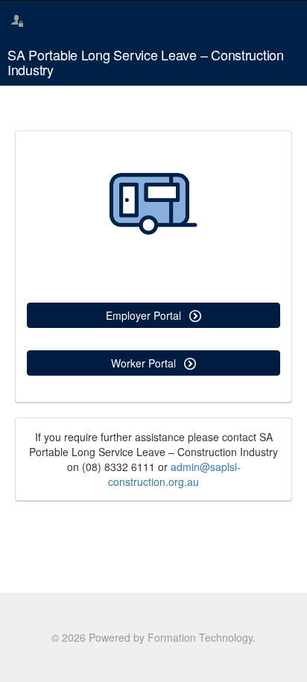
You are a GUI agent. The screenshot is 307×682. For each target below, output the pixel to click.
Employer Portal (145, 315)
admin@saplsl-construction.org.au (174, 474)
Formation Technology (200, 637)
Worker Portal (145, 363)
